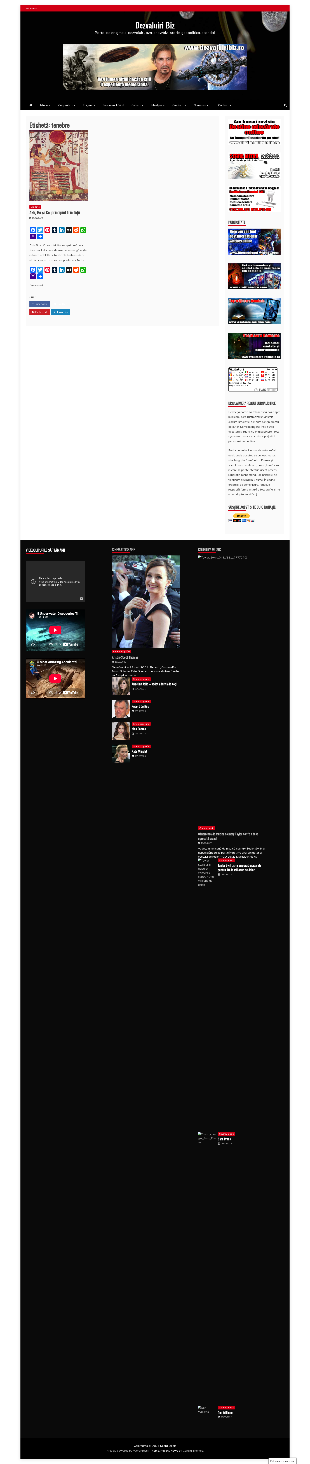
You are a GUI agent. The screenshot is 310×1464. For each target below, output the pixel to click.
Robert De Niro (140, 706)
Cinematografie (123, 549)
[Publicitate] (254, 253)
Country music (206, 828)
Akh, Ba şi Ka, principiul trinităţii (54, 212)
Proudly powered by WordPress (127, 1450)
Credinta (177, 105)
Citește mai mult (36, 285)
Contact (223, 105)
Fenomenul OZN (113, 105)
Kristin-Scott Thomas (125, 657)
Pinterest (40, 312)
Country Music (209, 549)
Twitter (62, 304)
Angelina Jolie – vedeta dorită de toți (154, 684)
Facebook (40, 304)
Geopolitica (65, 105)
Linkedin (62, 312)
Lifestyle (156, 105)
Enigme (87, 105)
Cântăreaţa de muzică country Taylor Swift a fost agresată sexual (228, 836)
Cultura (135, 105)
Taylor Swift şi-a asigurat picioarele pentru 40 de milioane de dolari (239, 867)
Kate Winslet (139, 751)
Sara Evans (224, 1139)
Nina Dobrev (139, 728)
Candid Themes (193, 1450)
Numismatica (202, 105)
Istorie (44, 105)
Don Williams (225, 1412)
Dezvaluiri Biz (155, 24)
